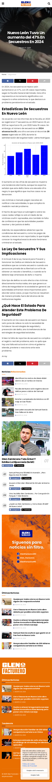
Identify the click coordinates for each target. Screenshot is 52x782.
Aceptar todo (35, 775)
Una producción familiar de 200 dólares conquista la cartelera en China (31, 644)
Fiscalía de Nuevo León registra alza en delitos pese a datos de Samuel (31, 390)
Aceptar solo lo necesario (35, 770)
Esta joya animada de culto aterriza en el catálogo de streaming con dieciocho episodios (31, 742)
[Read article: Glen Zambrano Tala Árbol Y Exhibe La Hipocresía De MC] (26, 438)
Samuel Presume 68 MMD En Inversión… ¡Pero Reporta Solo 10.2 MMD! (27, 473)
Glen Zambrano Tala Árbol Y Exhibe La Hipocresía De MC (19, 460)
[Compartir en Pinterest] (32, 81)
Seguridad (12, 74)
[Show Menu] (3, 3)
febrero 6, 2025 (25, 48)
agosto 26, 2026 (20, 715)
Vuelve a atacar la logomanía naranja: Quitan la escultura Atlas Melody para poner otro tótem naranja (31, 622)
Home (4, 74)
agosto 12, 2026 (21, 405)
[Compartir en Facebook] (8, 81)
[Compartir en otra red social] (44, 81)
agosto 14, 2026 (21, 394)
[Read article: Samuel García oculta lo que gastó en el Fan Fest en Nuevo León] (6, 635)
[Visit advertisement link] (26, 551)
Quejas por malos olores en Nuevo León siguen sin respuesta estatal (31, 600)
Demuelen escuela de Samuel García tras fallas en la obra (31, 410)
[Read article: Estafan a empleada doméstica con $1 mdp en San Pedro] (8, 402)
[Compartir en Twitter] (20, 81)
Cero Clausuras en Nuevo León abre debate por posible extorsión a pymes (30, 610)
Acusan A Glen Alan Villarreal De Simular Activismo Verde (29, 484)
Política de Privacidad (29, 766)
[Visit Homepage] (26, 3)
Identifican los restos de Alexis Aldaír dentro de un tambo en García (30, 379)
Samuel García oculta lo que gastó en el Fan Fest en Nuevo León (31, 634)
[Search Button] (49, 3)
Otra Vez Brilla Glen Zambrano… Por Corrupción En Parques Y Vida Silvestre (29, 494)
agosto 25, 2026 (22, 384)
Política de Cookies (28, 764)
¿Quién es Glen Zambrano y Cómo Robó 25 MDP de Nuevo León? (28, 505)
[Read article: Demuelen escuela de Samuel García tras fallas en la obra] (8, 412)
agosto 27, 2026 (20, 702)
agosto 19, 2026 (19, 748)
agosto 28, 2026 (20, 692)
